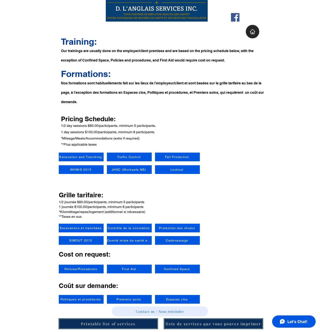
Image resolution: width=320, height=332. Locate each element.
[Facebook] (235, 17)
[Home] (252, 31)
